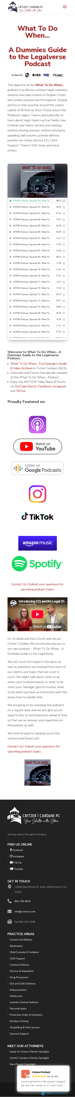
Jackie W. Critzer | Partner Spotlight (29, 1051)
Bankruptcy (16, 946)
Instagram (59, 386)
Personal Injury (18, 1008)
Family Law (16, 996)
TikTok (20, 391)
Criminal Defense (19, 964)
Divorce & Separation (22, 971)
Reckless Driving (19, 1021)
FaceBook (44, 386)
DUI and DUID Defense (22, 983)
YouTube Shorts (26, 386)
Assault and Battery (21, 939)
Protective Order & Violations (26, 1015)
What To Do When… (49, 85)
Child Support (17, 958)
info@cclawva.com (24, 911)
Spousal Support (19, 1033)
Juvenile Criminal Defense (24, 1002)
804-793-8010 (22, 901)
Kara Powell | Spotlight (22, 1064)
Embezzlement (18, 990)
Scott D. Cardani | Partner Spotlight (29, 1058)
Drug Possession (19, 977)
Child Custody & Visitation (24, 952)
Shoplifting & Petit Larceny (25, 1027)
